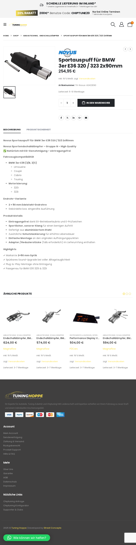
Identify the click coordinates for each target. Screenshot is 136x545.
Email (86, 117)
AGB (5, 477)
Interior (63, 335)
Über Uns (8, 469)
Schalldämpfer (24, 335)
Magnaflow (9, 348)
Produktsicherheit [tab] (39, 129)
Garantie (8, 473)
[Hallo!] (121, 24)
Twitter (67, 117)
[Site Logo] (18, 24)
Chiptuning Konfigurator (16, 505)
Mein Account (10, 433)
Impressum (9, 485)
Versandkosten (87, 78)
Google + (79, 117)
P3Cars (40, 348)
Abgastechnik (9, 335)
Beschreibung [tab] (12, 129)
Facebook (61, 117)
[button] (6, 24)
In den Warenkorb (98, 102)
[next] (130, 49)
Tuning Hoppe (19, 527)
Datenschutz (10, 481)
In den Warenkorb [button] (28, 307)
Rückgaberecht (11, 445)
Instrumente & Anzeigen (47, 335)
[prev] (125, 49)
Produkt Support (12, 449)
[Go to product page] (18, 316)
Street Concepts (52, 527)
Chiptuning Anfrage (13, 501)
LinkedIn (73, 117)
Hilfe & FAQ (9, 453)
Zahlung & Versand (13, 441)
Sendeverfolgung (12, 437)
